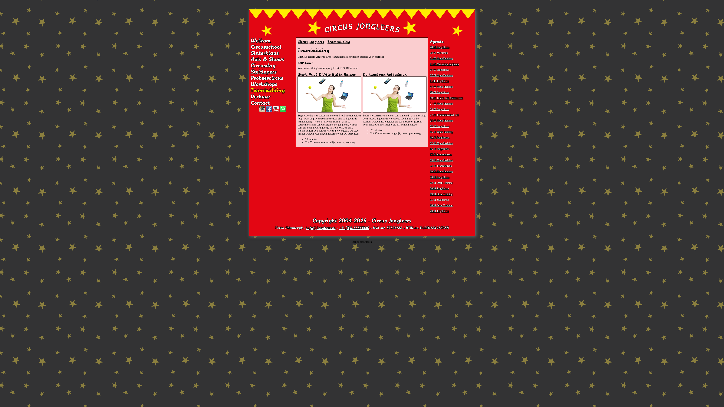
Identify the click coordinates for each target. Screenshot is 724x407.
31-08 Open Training (441, 58)
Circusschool (266, 47)
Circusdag (263, 65)
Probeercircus (267, 78)
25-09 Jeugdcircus (439, 109)
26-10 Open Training (441, 171)
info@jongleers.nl (321, 228)
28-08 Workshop (439, 52)
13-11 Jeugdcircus (439, 199)
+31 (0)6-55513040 (354, 228)
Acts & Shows (267, 59)
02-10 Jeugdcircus (439, 126)
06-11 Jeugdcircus (439, 188)
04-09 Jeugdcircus (439, 69)
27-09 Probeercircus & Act (444, 115)
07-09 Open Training (441, 75)
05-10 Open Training (441, 132)
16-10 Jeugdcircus (439, 149)
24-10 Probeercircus (441, 165)
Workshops (264, 84)
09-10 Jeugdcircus (439, 137)
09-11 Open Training (441, 194)
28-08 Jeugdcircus (439, 47)
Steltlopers (264, 72)
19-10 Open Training (441, 160)
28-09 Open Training (441, 120)
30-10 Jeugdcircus (439, 177)
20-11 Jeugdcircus (439, 211)
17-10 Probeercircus (441, 154)
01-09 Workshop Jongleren (444, 64)
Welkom (261, 41)
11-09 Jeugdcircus (439, 81)
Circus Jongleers (311, 42)
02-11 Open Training (441, 182)
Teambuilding (268, 90)
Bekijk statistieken (362, 241)
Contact (260, 103)
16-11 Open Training (441, 205)
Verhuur (260, 96)
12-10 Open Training (441, 143)
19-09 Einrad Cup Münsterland (446, 98)
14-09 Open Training (441, 86)
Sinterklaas (265, 53)
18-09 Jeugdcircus (439, 92)
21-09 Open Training (441, 103)
